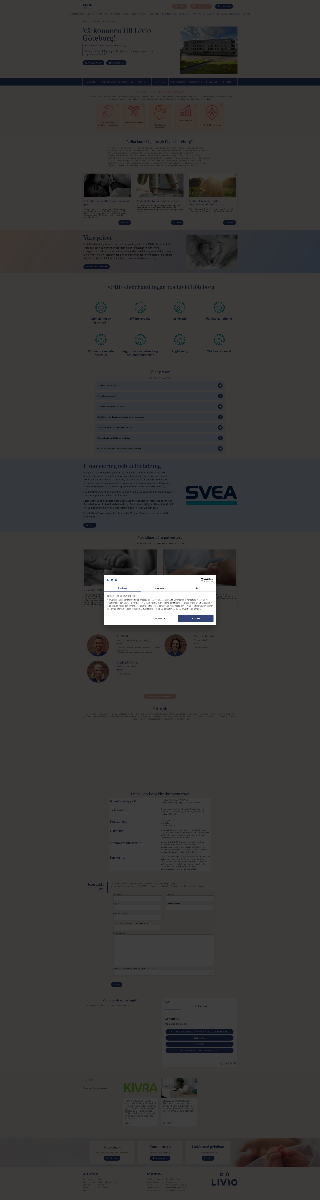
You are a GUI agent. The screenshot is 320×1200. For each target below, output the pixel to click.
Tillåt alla (196, 618)
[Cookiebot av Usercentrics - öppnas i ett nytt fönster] (203, 580)
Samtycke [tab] (122, 588)
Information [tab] (160, 588)
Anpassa (158, 618)
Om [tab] (197, 588)
